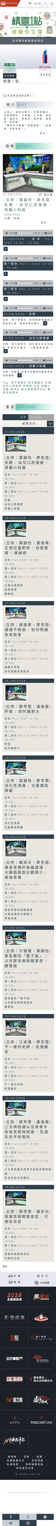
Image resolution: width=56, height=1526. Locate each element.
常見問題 (38, 1460)
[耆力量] (14, 1399)
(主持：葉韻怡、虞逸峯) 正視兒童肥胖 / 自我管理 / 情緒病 (28, 548)
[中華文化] (14, 1379)
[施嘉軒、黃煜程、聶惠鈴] (15, 1028)
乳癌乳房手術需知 (17, 1178)
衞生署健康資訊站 (33, 389)
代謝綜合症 (12, 1258)
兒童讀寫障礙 (14, 827)
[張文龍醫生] (15, 693)
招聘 (27, 1457)
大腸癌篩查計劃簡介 (19, 914)
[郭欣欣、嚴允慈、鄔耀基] (15, 613)
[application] (27, 233)
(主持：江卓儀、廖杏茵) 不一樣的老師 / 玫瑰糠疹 (28, 1047)
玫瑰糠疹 (11, 1088)
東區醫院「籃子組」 (19, 998)
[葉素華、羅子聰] (15, 938)
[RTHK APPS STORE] (14, 1420)
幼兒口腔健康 (12, 386)
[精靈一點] (5, 249)
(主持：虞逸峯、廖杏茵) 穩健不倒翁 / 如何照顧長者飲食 (28, 630)
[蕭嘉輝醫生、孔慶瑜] (15, 768)
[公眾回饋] (36, 1282)
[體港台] (41, 1297)
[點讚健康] (14, 1317)
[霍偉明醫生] (15, 848)
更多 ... (6, 1266)
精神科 (15, 389)
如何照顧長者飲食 (17, 671)
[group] (45, 233)
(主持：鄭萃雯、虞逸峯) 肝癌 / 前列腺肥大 (28, 709)
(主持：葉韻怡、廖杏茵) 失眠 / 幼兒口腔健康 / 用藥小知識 (28, 205)
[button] (6, 233)
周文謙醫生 (36, 382)
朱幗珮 (27, 386)
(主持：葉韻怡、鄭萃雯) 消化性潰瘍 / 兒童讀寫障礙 (28, 786)
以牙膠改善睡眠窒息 (19, 1002)
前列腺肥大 (12, 748)
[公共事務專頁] (14, 1358)
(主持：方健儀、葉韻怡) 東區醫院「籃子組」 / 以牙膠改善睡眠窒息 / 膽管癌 (28, 958)
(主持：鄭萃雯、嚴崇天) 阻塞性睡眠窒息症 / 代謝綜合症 (28, 1217)
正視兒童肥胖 (14, 585)
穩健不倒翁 (12, 667)
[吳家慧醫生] (15, 529)
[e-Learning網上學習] (41, 1338)
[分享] (38, 1276)
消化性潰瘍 (12, 823)
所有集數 (10, 76)
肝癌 (8, 744)
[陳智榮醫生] (15, 1109)
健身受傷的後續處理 (19, 910)
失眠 (48, 382)
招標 (40, 1457)
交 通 (17, 1276)
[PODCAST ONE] (41, 1420)
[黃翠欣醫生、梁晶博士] (15, 1198)
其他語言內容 (26, 1468)
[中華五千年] (14, 1441)
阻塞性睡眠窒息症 (17, 1254)
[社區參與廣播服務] (41, 1358)
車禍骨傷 (11, 918)
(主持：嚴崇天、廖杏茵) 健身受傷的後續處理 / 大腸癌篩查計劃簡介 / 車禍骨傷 (28, 870)
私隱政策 (13, 1464)
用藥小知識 (12, 508)
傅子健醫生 (19, 382)
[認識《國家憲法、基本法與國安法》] (41, 1379)
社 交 (44, 1276)
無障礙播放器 (35, 1464)
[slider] (24, 233)
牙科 (37, 386)
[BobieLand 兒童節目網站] (41, 1317)
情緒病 (9, 594)
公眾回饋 (44, 1283)
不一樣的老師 (14, 1084)
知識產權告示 (16, 1460)
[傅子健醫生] (15, 444)
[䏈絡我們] (10, 1282)
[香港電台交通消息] (10, 1276)
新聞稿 (13, 1457)
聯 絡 (17, 1282)
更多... (44, 133)
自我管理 (11, 589)
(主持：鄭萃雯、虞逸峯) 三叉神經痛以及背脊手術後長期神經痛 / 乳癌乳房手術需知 (28, 1129)
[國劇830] (14, 1338)
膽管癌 (9, 1007)
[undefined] (30, 3)
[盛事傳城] (41, 1399)
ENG (35, 4)
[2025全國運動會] (14, 1297)
